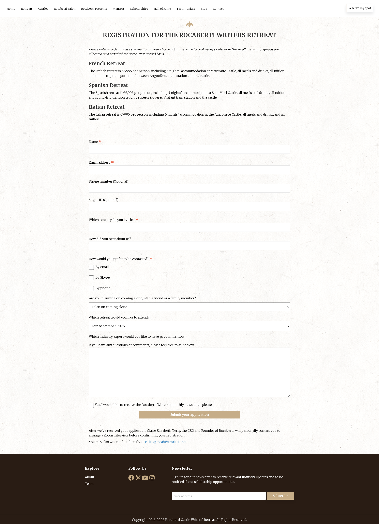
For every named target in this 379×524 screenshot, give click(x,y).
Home (11, 8)
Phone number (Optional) (108, 181)
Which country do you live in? (113, 220)
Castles (43, 8)
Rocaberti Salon (64, 8)
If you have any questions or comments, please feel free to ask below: (141, 345)
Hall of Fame (162, 8)
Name (95, 142)
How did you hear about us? (110, 239)
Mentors (119, 8)
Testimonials (186, 8)
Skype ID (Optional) (103, 200)
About (89, 477)
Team (89, 484)
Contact (218, 8)
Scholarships (139, 8)
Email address (101, 163)
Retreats (27, 8)
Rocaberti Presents (94, 8)
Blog (204, 8)
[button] (359, 8)
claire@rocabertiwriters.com (167, 442)
